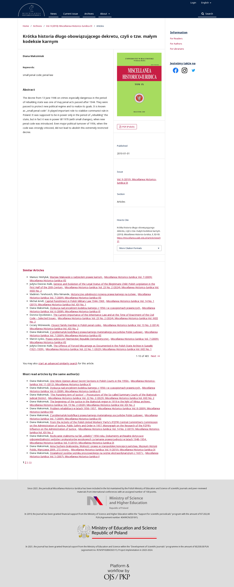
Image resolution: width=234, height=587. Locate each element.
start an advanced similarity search (57, 363)
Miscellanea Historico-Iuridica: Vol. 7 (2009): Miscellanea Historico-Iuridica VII (90, 296)
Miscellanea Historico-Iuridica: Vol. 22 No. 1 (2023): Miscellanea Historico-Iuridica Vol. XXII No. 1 (99, 349)
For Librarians (177, 48)
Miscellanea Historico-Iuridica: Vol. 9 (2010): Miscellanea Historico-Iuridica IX (72, 442)
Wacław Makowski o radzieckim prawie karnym (76, 277)
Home (26, 25)
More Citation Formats (130, 248)
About (104, 13)
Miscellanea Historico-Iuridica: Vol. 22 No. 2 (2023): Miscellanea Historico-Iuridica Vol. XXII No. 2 (101, 398)
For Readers (176, 38)
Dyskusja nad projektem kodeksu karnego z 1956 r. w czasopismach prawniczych (95, 308)
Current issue (70, 13)
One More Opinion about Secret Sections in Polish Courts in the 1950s (89, 381)
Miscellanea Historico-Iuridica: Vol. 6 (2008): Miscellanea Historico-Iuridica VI (92, 309)
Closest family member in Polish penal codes (76, 325)
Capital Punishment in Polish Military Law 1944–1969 (75, 301)
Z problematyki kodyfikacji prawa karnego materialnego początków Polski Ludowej (96, 332)
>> (30, 462)
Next (153, 356)
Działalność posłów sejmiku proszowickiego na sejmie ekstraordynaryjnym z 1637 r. (97, 453)
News (53, 13)
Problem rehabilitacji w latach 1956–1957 (73, 408)
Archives (89, 13)
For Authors (176, 43)
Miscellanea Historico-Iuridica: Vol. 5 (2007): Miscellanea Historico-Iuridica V (94, 454)
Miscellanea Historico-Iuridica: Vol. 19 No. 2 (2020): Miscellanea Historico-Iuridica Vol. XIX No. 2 (82, 405)
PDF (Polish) (128, 126)
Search (209, 13)
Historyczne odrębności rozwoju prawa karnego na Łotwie (103, 294)
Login (193, 2)
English (205, 2)
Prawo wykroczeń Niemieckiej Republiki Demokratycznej (77, 338)
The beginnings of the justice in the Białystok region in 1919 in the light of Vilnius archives (100, 401)
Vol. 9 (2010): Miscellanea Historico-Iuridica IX (69, 25)
